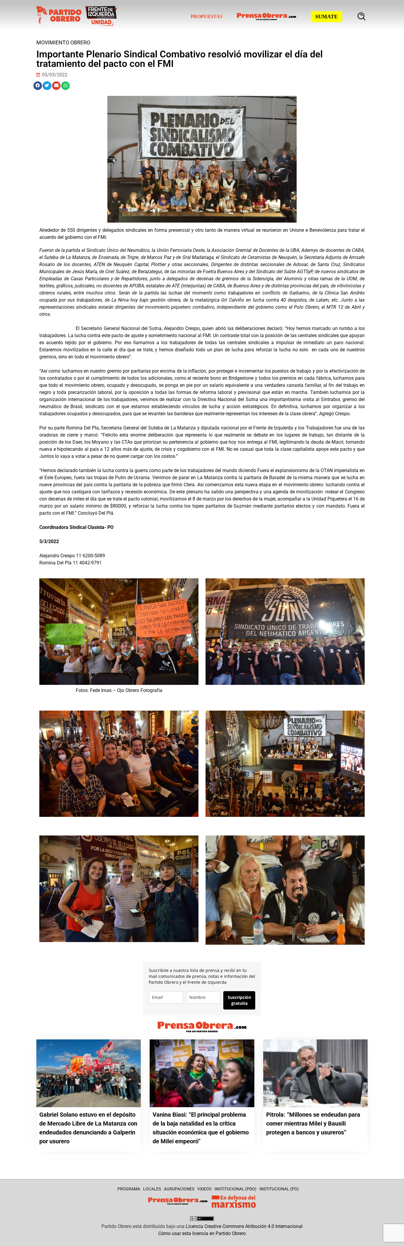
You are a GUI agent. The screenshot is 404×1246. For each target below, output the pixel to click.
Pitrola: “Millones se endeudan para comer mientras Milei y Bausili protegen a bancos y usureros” (313, 1123)
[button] (37, 85)
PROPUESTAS (206, 16)
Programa (128, 1189)
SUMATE (326, 17)
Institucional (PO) (279, 1189)
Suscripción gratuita (239, 1000)
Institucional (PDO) (235, 1189)
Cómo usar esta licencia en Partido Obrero (202, 1233)
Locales (152, 1189)
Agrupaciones (179, 1189)
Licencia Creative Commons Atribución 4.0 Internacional (244, 1226)
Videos (204, 1189)
